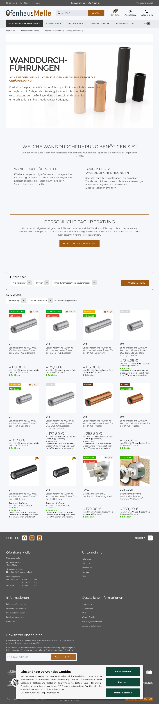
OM (11, 344)
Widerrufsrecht (88, 617)
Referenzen (87, 559)
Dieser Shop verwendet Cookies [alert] (45, 671)
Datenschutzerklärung (50, 647)
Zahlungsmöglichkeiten (16, 604)
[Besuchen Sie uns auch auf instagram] (32, 537)
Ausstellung (87, 567)
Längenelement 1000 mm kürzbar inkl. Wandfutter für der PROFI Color (24, 496)
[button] (24, 325)
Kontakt (36, 3)
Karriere (85, 572)
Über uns (86, 563)
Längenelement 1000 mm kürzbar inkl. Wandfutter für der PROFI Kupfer (98, 423)
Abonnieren (64, 657)
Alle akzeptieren (123, 671)
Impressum (87, 604)
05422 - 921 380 (15, 569)
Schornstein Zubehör (52, 31)
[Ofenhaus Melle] (28, 12)
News (27, 3)
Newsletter (11, 621)
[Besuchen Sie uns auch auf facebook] (24, 537)
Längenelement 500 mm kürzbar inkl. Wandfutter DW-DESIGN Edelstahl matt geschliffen (133, 351)
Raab (86, 490)
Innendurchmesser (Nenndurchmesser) (72, 282)
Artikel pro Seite (38, 300)
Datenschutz (87, 608)
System (39, 282)
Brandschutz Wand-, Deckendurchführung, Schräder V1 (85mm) (132, 496)
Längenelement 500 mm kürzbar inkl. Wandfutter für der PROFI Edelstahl (24, 423)
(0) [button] (144, 3)
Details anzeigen (123, 692)
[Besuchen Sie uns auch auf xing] (39, 537)
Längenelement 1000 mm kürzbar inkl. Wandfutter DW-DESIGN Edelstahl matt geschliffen (60, 424)
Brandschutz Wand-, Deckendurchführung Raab (97, 495)
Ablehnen (123, 682)
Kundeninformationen (15, 612)
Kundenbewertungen (15, 617)
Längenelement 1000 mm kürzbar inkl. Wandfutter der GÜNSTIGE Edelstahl (23, 350)
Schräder (126, 490)
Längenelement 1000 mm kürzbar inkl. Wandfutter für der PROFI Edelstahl (98, 350)
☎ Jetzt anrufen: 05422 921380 (79, 243)
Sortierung (14, 300)
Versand (29, 505)
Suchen (96, 12)
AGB (84, 612)
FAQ (84, 576)
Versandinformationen (16, 608)
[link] (79, 281)
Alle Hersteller (19, 282)
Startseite (10, 31)
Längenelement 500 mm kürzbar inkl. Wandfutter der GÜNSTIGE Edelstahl (59, 350)
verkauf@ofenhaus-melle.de (20, 572)
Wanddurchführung (74, 31)
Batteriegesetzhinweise (92, 621)
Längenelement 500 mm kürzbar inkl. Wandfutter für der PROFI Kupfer (135, 423)
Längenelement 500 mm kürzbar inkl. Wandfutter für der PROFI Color (61, 496)
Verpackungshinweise (91, 625)
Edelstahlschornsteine (29, 31)
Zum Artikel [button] (24, 526)
